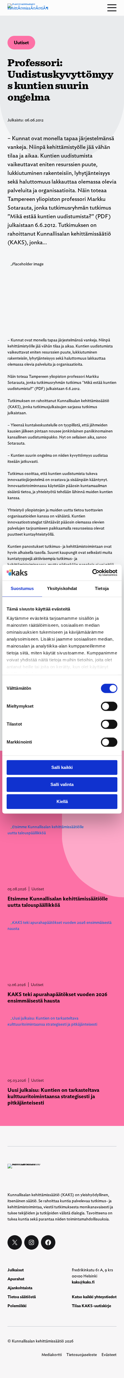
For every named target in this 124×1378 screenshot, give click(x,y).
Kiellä (62, 801)
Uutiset (21, 42)
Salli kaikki (62, 767)
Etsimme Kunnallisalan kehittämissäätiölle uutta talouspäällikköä (57, 902)
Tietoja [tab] (102, 588)
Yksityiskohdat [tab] (62, 588)
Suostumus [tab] (22, 588)
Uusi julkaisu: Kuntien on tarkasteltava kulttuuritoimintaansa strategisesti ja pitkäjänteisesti (53, 1096)
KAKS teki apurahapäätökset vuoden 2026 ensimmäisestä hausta (57, 997)
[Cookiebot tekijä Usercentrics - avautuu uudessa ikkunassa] (92, 572)
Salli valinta (62, 784)
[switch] (109, 706)
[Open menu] (112, 7)
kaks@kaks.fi (83, 1282)
